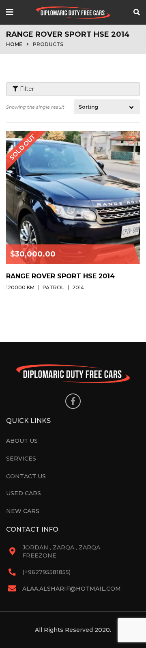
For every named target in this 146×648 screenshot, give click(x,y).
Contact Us (26, 476)
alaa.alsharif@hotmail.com (71, 588)
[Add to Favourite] (131, 140)
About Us (22, 440)
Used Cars (23, 493)
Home (14, 44)
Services (21, 458)
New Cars (22, 511)
